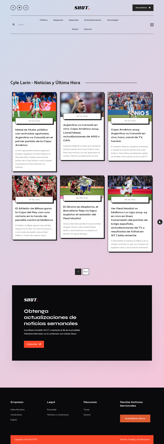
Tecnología (112, 20)
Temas (87, 409)
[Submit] (14, 25)
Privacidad (51, 409)
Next (86, 271)
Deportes (73, 20)
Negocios (58, 20)
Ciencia (88, 29)
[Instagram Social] (25, 7)
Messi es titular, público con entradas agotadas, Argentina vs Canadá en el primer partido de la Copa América (34, 137)
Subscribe (32, 344)
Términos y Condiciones (58, 415)
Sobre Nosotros (18, 409)
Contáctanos (16, 415)
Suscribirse (141, 8)
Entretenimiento (92, 20)
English (14, 420)
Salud (75, 29)
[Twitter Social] (19, 7)
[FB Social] (13, 7)
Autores (87, 415)
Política (44, 20)
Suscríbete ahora (135, 418)
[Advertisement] (82, 54)
